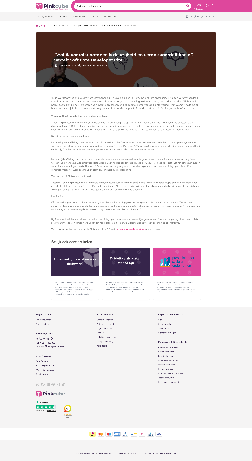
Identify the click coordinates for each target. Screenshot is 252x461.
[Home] (37, 25)
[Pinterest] (53, 384)
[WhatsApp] (187, 16)
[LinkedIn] (48, 384)
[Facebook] (43, 384)
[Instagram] (58, 384)
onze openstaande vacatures (131, 229)
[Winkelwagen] (214, 6)
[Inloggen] (207, 6)
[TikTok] (63, 384)
